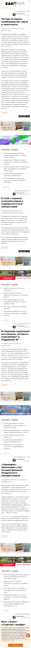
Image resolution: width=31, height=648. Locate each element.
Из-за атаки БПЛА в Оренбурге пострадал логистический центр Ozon (15, 590)
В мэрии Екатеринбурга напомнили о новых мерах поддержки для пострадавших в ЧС (16, 603)
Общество (4, 112)
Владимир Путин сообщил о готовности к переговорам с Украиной (13, 446)
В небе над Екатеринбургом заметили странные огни (13, 174)
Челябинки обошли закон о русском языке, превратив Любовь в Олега (16, 431)
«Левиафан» (5, 516)
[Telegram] (24, 116)
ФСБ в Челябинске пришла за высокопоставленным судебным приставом (15, 180)
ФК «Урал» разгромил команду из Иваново (15, 307)
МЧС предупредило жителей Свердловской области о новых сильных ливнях (15, 155)
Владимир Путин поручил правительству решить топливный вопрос (16, 295)
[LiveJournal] (29, 116)
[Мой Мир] (26, 116)
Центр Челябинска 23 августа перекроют (14, 289)
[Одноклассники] (22, 116)
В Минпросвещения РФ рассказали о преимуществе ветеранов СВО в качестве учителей (16, 576)
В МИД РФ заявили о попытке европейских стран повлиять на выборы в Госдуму (15, 425)
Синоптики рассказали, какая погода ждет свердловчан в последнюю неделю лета (16, 169)
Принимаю (15, 645)
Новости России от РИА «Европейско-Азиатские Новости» (11, 4)
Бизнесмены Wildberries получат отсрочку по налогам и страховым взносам (15, 162)
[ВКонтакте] (20, 116)
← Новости (5, 8)
